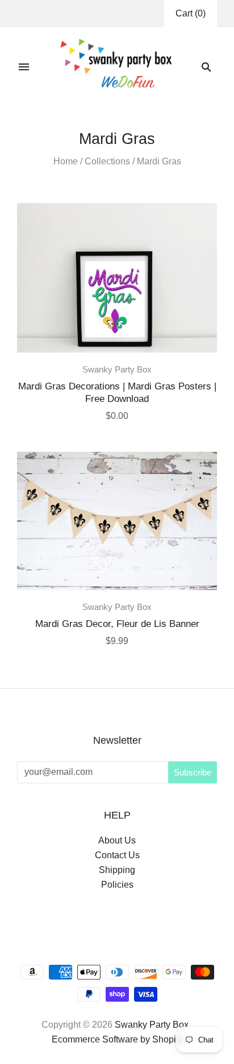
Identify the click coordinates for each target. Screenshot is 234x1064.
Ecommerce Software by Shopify (117, 1039)
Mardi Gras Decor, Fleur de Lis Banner (117, 623)
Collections (107, 161)
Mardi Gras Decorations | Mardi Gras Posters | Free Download (117, 392)
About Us (117, 840)
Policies (117, 884)
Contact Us (117, 855)
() (191, 13)
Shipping (117, 870)
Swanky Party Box (117, 369)
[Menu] (24, 67)
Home (65, 161)
